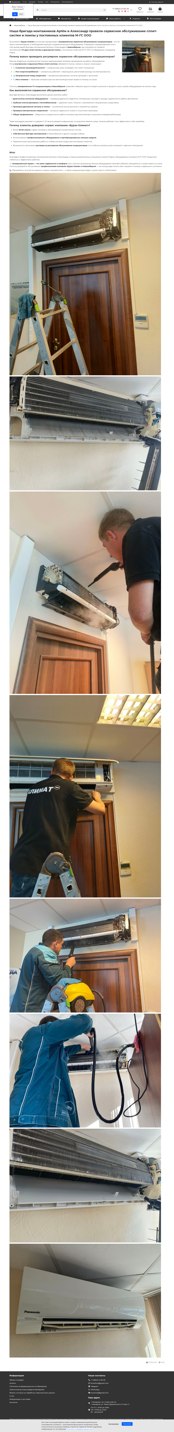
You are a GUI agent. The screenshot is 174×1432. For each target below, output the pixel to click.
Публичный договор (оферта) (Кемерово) (26, 1389)
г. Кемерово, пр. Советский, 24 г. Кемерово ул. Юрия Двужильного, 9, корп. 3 (110, 1403)
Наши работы (115, 19)
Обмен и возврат (16, 1380)
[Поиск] (104, 10)
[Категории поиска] (37, 10)
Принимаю (127, 1424)
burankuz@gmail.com (100, 1383)
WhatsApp (95, 1389)
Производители (67, 2)
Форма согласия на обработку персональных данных (32, 1393)
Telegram (94, 1386)
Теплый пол (66, 19)
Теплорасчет (55, 2)
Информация (16, 1375)
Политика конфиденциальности (79, 1429)
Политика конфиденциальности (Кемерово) (28, 1386)
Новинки (136, 19)
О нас (25, 2)
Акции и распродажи (90, 19)
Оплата (40, 2)
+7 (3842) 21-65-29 (120, 9)
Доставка (32, 2)
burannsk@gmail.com (100, 1393)
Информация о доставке (19, 1399)
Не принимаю (113, 1424)
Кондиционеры (22, 19)
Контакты (13, 1402)
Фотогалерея (155, 19)
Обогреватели (45, 19)
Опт (46, 2)
